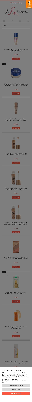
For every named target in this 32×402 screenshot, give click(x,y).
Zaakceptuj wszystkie (16, 393)
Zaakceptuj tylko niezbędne (16, 385)
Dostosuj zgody (16, 389)
